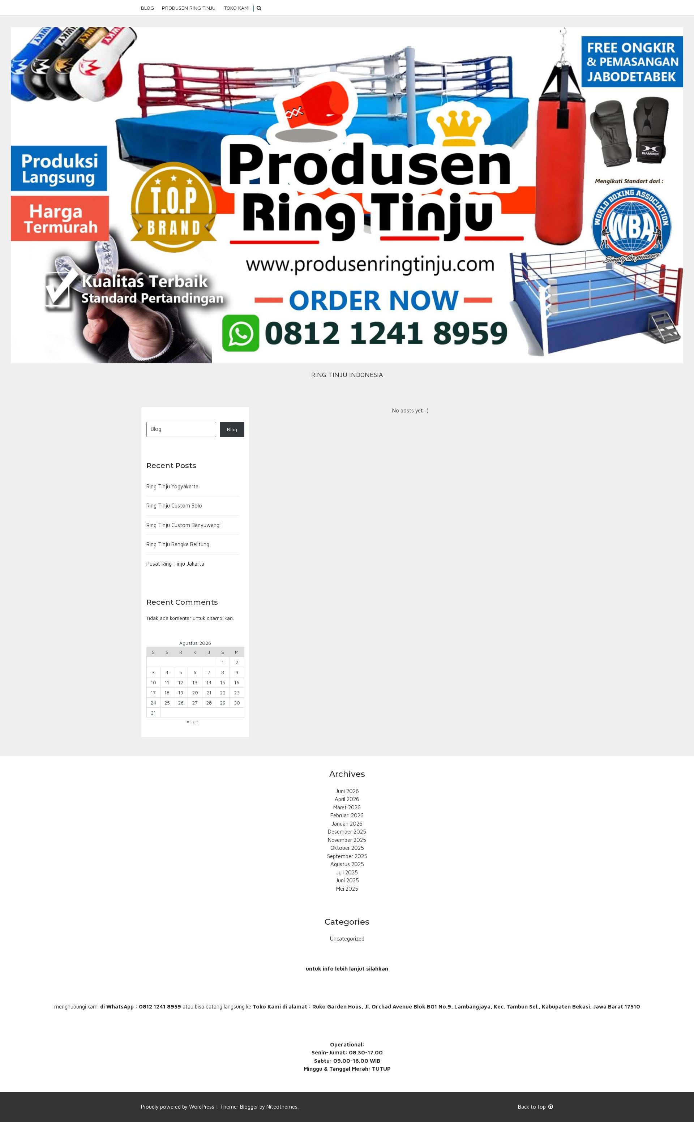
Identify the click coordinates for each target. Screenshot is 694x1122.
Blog (147, 8)
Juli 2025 (347, 872)
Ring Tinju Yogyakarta (172, 486)
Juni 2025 (347, 880)
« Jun (192, 721)
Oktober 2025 (347, 848)
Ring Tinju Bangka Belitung (177, 544)
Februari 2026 (347, 815)
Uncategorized (347, 938)
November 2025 (347, 840)
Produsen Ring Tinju (188, 8)
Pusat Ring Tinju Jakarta (175, 564)
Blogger (249, 1107)
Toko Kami (236, 8)
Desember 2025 (347, 831)
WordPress (201, 1107)
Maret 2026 (347, 807)
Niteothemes (281, 1107)
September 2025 (347, 856)
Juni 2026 (347, 791)
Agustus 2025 (347, 864)
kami (93, 1006)
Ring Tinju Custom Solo (174, 505)
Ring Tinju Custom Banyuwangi (183, 525)
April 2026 (347, 799)
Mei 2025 (347, 889)
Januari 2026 (347, 824)
